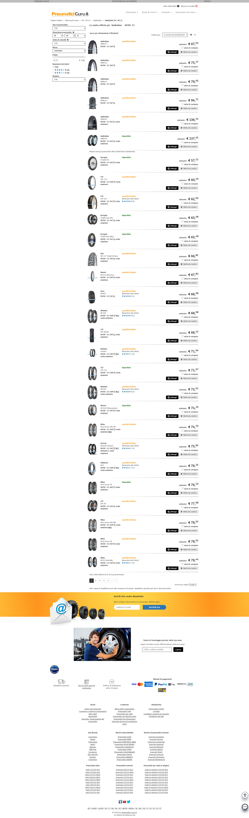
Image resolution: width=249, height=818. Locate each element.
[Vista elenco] (191, 35)
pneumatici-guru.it (129, 812)
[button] (245, 795)
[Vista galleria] (194, 35)
